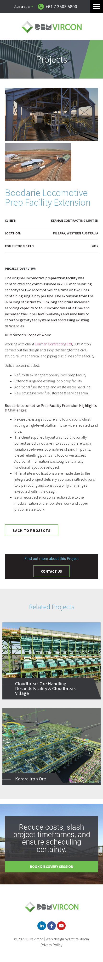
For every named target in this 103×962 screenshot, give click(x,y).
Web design (55, 939)
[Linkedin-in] (41, 925)
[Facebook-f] (51, 925)
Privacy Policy (51, 944)
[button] (96, 6)
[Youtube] (61, 925)
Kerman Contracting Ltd (53, 344)
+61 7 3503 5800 (61, 6)
